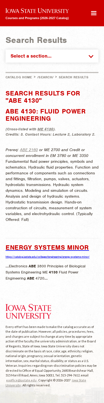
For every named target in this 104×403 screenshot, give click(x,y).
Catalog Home (19, 77)
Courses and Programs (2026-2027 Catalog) (37, 18)
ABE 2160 (29, 149)
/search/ (45, 77)
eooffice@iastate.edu (21, 380)
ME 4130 (45, 129)
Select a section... (31, 56)
